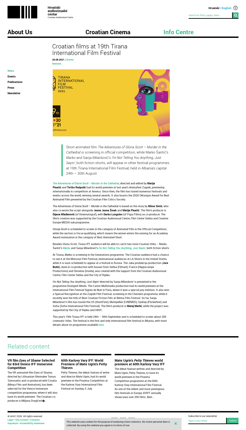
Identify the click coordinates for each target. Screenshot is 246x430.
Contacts (35, 419)
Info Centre (178, 32)
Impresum (13, 423)
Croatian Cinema (108, 32)
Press (11, 87)
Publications (15, 82)
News (11, 71)
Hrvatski (214, 8)
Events (70, 59)
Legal (10, 419)
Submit (233, 420)
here (101, 325)
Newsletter (14, 93)
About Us (20, 32)
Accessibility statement (32, 423)
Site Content (21, 419)
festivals (56, 63)
